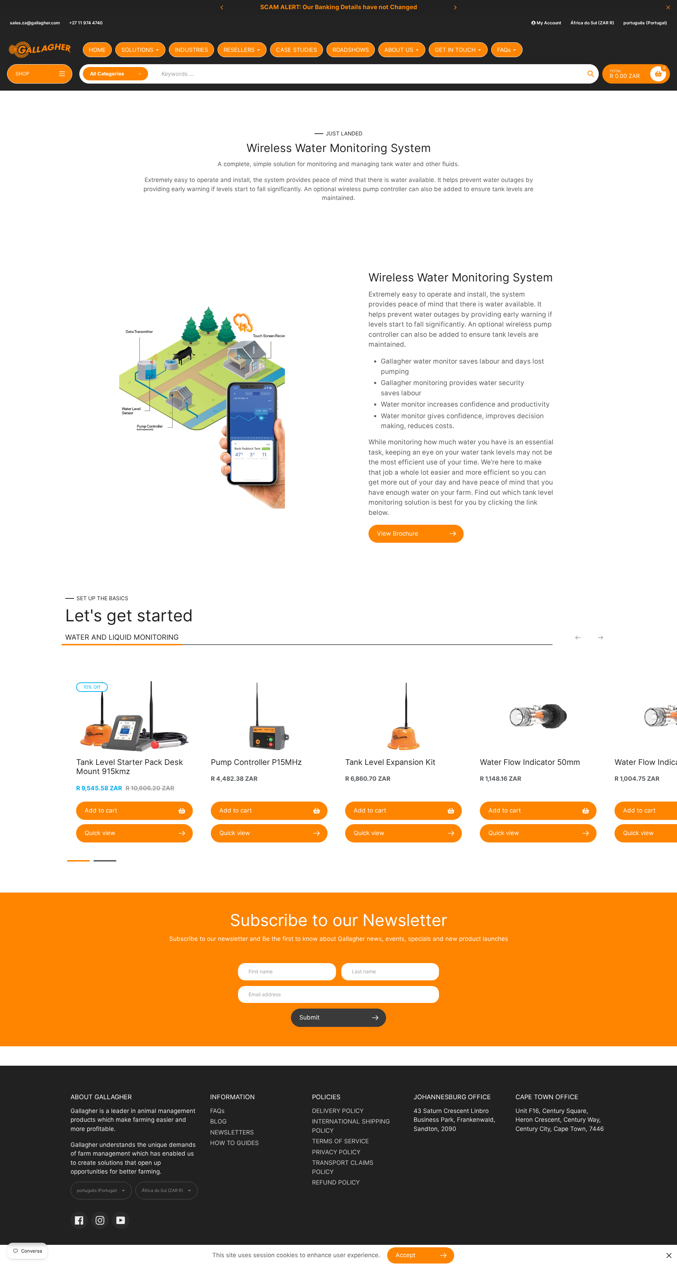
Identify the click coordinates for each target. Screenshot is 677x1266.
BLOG (218, 1121)
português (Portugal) (645, 22)
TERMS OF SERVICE (340, 1141)
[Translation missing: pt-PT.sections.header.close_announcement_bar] (668, 7)
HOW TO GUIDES (234, 1142)
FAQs (217, 1110)
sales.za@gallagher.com (35, 22)
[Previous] (222, 7)
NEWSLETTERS (232, 1132)
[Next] (454, 7)
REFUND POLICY (336, 1182)
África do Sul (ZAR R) (592, 22)
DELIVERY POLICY (338, 1110)
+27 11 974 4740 (86, 22)
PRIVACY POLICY (336, 1152)
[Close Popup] (669, 1255)
